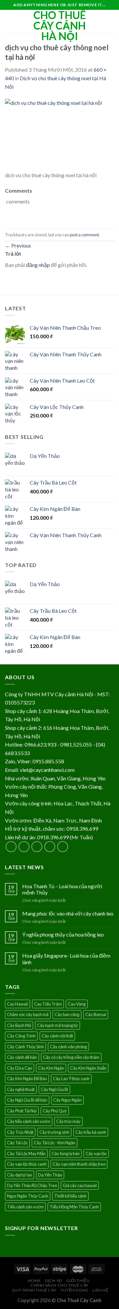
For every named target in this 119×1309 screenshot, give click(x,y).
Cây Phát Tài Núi (22, 1110)
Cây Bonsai (95, 1014)
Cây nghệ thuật (21, 1089)
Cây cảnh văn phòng (68, 1046)
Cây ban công (67, 1014)
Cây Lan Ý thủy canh (71, 1078)
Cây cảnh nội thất (57, 1035)
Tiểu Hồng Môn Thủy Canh (74, 1206)
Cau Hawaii (17, 1004)
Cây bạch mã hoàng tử (57, 1025)
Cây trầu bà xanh (90, 1132)
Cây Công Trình (21, 1035)
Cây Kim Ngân (51, 1068)
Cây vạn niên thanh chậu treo (79, 1164)
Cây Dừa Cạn (19, 1068)
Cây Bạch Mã (19, 1025)
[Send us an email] (49, 846)
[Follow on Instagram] (24, 846)
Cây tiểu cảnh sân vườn (28, 1121)
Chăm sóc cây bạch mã (28, 1014)
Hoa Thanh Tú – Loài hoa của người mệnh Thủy (62, 889)
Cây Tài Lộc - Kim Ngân (54, 1142)
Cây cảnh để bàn (22, 1057)
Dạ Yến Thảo (50, 1175)
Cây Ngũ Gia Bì (54, 1089)
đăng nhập (38, 265)
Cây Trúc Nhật (20, 1132)
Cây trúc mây (68, 1121)
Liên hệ (100, 1290)
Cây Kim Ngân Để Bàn (27, 1078)
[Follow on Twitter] (36, 846)
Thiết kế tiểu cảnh (70, 1196)
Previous (18, 245)
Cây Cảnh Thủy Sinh (25, 1046)
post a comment (84, 234)
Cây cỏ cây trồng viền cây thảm (71, 1057)
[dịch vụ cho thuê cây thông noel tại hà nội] (59, 134)
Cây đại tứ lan (19, 1175)
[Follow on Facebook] (11, 846)
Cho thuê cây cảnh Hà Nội (59, 25)
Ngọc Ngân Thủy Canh (27, 1196)
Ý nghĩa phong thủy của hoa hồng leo (63, 934)
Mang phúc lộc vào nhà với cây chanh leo (67, 913)
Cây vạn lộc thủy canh (27, 1164)
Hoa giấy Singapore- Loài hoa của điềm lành (66, 958)
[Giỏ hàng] (110, 21)
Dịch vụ (53, 1280)
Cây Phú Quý (55, 1110)
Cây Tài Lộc (17, 1142)
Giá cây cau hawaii (80, 1185)
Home (34, 1280)
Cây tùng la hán (66, 1153)
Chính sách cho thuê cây (59, 1285)
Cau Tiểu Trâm (48, 1004)
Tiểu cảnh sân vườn (25, 1206)
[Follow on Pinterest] (62, 846)
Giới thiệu (78, 1280)
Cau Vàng (77, 1004)
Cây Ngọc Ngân (67, 1100)
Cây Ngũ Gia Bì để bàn (27, 1100)
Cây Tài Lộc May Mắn (26, 1153)
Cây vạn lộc (96, 1153)
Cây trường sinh (54, 1132)
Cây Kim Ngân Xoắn (88, 1068)
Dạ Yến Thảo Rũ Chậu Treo (32, 1185)
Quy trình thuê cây (34, 1290)
